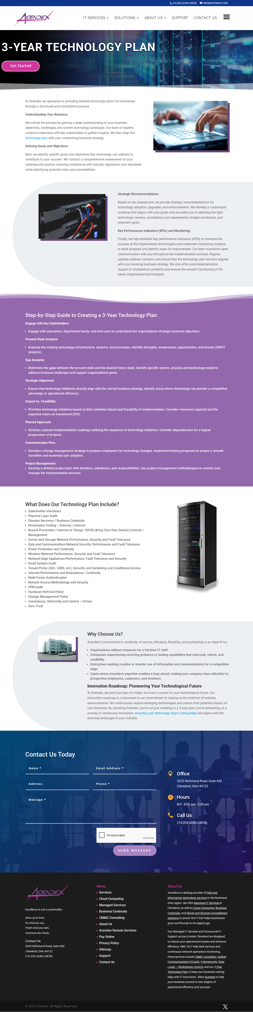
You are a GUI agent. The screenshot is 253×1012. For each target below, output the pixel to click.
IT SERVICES (94, 18)
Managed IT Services (207, 903)
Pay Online (106, 937)
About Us (105, 924)
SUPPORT (180, 18)
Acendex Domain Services (117, 930)
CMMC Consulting (112, 918)
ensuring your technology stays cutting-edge (165, 713)
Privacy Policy (109, 943)
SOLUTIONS (124, 18)
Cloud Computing (111, 899)
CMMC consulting (205, 956)
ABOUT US (153, 18)
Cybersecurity (209, 961)
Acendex (210, 977)
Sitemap (105, 949)
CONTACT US (205, 18)
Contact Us (106, 962)
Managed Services (112, 905)
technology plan (36, 138)
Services (105, 892)
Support (104, 956)
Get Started (20, 65)
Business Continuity (113, 911)
